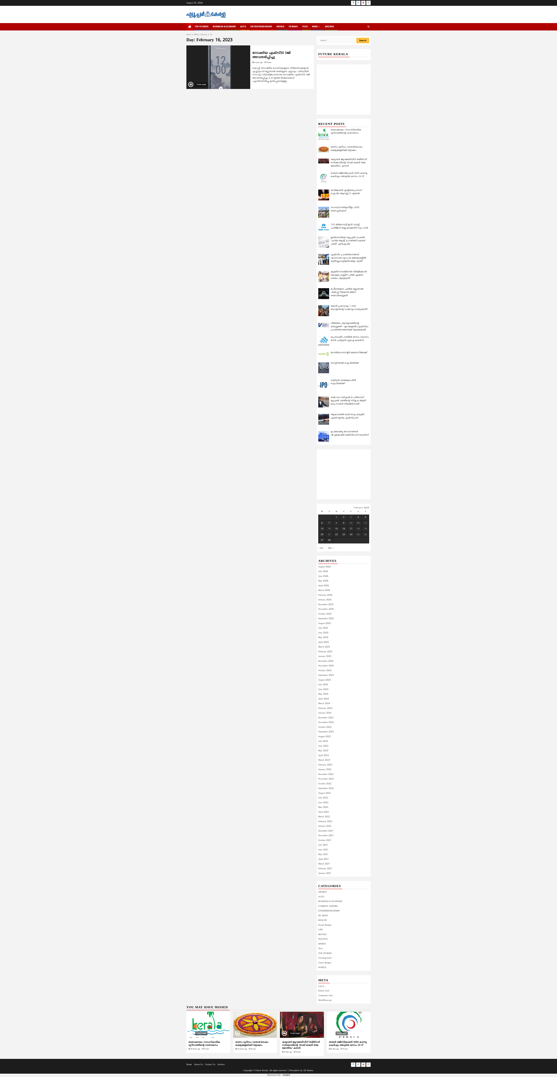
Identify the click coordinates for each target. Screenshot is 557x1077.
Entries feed (323, 990)
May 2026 (323, 581)
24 (351, 534)
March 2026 (324, 590)
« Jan (320, 548)
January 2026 (324, 599)
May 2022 (323, 807)
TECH (305, 26)
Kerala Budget (324, 925)
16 (343, 528)
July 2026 (323, 571)
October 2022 (324, 783)
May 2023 (323, 750)
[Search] (368, 27)
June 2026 (323, 576)
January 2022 (324, 826)
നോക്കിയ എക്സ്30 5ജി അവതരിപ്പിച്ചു (271, 55)
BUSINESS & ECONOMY (224, 26)
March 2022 (324, 816)
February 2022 (325, 821)
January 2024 (324, 713)
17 (351, 528)
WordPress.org (324, 1000)
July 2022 (323, 798)
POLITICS (323, 939)
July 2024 (323, 684)
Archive (329, 26)
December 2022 (325, 774)
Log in (321, 986)
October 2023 (324, 727)
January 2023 (324, 769)
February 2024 (325, 708)
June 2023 (323, 746)
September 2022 (326, 788)
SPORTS (322, 944)
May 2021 (323, 854)
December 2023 (325, 717)
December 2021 (325, 831)
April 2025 (323, 642)
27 (322, 540)
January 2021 (324, 873)
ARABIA (322, 892)
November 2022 (326, 779)
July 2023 (323, 741)
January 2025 (324, 656)
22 (336, 534)
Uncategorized (324, 958)
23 (343, 534)
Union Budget (324, 962)
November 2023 (326, 722)
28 (329, 540)
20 (322, 534)
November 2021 (326, 835)
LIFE (320, 929)
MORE (315, 26)
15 (336, 528)
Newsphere (294, 1070)
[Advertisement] (343, 86)
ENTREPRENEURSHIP (261, 26)
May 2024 (323, 694)
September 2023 (326, 731)
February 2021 (325, 868)
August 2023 (324, 736)
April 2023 (323, 755)
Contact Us (210, 1064)
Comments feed (325, 995)
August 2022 (324, 793)
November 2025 (326, 609)
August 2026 (324, 566)
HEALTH (322, 920)
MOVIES (280, 26)
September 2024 (326, 675)
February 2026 (325, 595)
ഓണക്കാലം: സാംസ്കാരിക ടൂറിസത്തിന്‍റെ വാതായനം (204, 1044)
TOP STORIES (201, 26)
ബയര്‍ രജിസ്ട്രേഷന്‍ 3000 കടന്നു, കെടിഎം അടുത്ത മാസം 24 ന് (348, 1044)
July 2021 (323, 845)
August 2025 (324, 623)
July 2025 (323, 628)
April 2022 (323, 812)
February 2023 (325, 765)
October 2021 (324, 840)
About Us (198, 1064)
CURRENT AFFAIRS (328, 906)
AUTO (243, 26)
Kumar (269, 63)
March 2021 (324, 864)
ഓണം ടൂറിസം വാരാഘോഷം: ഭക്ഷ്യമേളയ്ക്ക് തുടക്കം (252, 1044)
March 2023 (324, 760)
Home (189, 1064)
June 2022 (323, 802)
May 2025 (323, 637)
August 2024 (324, 680)
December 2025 (325, 604)
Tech (320, 948)
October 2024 (324, 670)
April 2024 (323, 699)
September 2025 (326, 618)
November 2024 (326, 665)
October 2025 (324, 614)
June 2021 (323, 849)
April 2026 (323, 585)
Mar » (331, 548)
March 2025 (324, 647)
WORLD (322, 967)
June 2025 (323, 633)
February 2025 (325, 651)
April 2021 (323, 859)
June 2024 (323, 689)
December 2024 (325, 661)
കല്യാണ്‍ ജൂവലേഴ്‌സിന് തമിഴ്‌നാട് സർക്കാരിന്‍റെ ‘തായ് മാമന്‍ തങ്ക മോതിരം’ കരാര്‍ (301, 1045)
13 (322, 528)
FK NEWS (293, 26)
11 (358, 523)
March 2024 (324, 703)
